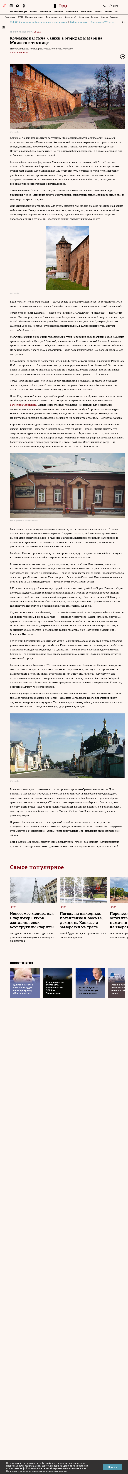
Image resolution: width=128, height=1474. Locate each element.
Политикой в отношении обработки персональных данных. (36, 1471)
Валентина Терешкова (23, 404)
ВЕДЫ (20, 17)
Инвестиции (72, 11)
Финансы (58, 11)
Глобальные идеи (18, 11)
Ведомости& (70, 17)
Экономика (45, 11)
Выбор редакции (78, 22)
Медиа (98, 11)
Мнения (108, 11)
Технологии (86, 11)
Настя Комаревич (19, 52)
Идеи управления (53, 17)
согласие (80, 1466)
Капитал (95, 17)
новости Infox (21, 963)
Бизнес (33, 11)
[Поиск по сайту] (104, 5)
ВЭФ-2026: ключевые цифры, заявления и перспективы (38, 22)
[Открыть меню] (123, 6)
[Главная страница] (61, 5)
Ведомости (10, 17)
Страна (104, 17)
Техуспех (114, 17)
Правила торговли (34, 17)
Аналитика (84, 17)
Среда (37, 31)
